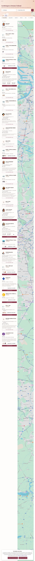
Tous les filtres (5, 17)
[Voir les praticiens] (9, 52)
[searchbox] (8, 10)
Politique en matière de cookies (22, 555)
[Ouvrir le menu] (33, 1)
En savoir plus (9, 81)
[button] (31, 277)
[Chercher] (32, 10)
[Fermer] (32, 550)
